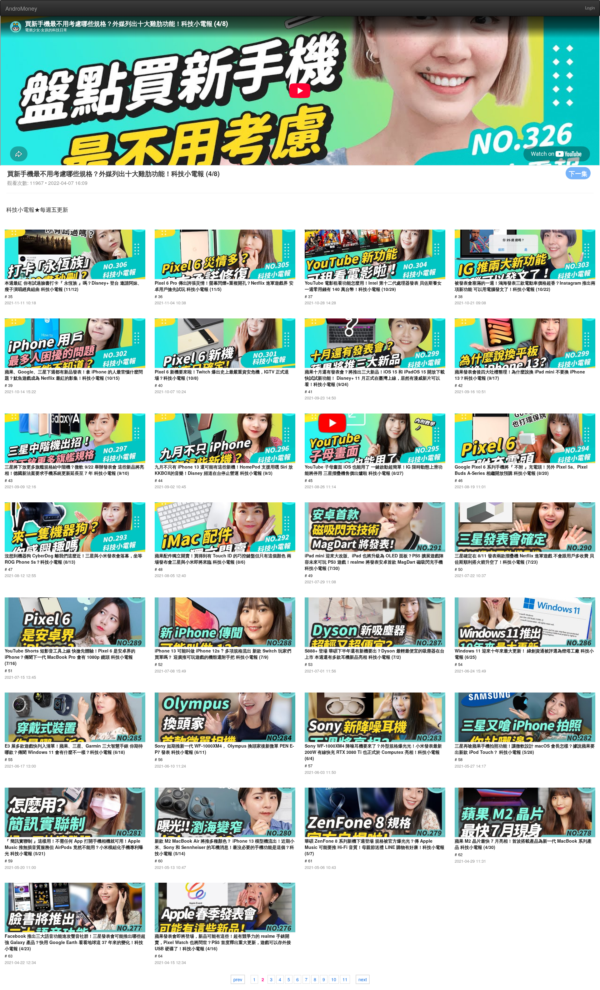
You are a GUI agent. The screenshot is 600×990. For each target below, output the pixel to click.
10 (333, 979)
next (362, 979)
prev (237, 979)
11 (345, 979)
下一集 (578, 173)
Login (590, 8)
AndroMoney (21, 8)
